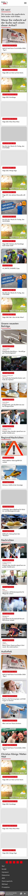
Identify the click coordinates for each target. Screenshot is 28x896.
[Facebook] (10, 862)
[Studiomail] (17, 862)
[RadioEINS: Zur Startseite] (12, 3)
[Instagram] (14, 862)
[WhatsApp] (7, 862)
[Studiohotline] (21, 862)
